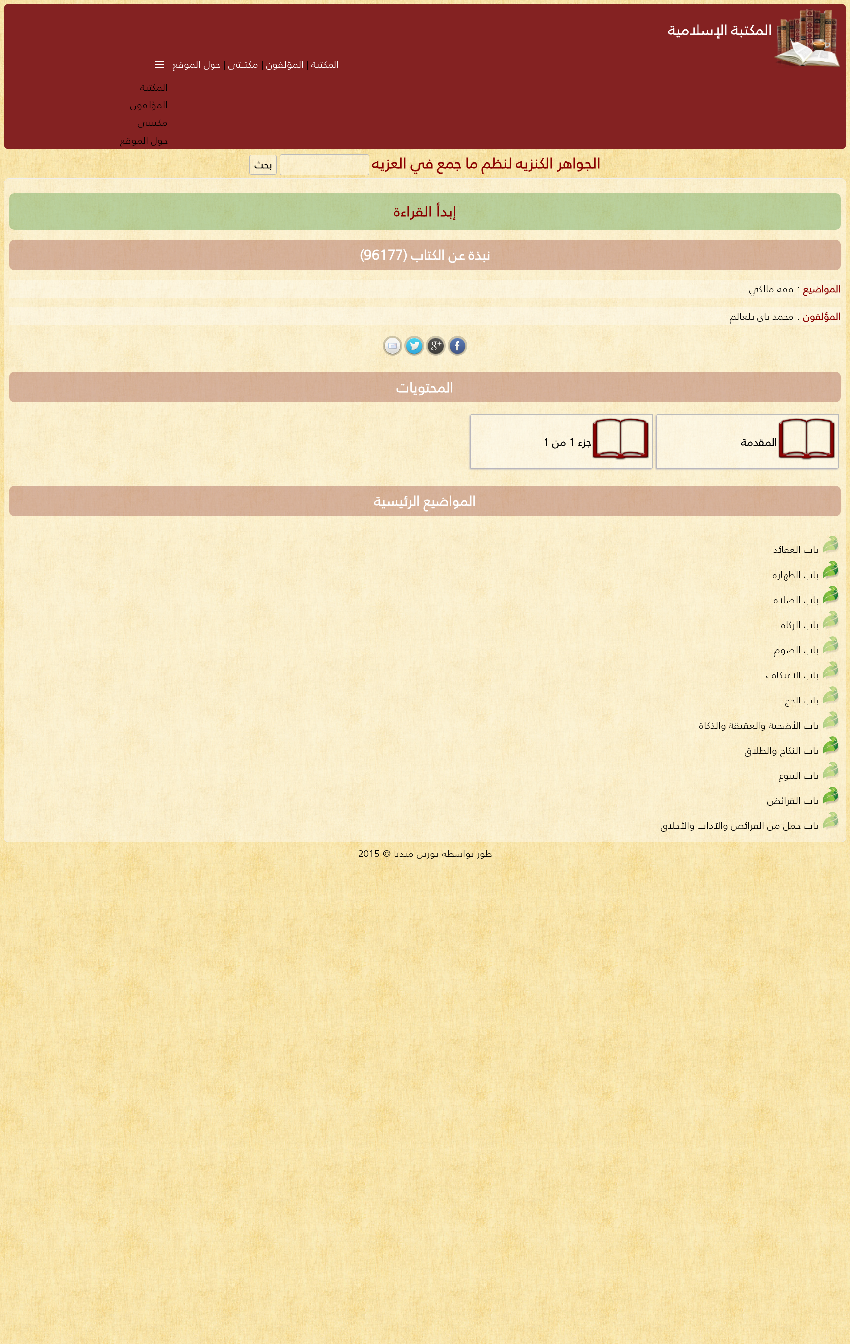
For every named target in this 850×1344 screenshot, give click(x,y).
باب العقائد (795, 549)
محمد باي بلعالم (762, 316)
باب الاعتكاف (792, 674)
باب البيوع (798, 775)
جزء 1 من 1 (567, 441)
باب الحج (801, 699)
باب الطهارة (795, 574)
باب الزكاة (799, 624)
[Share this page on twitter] (414, 346)
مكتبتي (243, 64)
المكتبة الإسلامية (720, 30)
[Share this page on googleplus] (436, 346)
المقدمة (759, 441)
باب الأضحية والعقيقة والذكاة (758, 725)
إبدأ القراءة (425, 211)
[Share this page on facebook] (457, 346)
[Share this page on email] (392, 346)
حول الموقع (196, 64)
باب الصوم (796, 649)
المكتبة (325, 64)
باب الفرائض (792, 800)
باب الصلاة (796, 599)
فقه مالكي (771, 288)
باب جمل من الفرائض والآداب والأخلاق (739, 825)
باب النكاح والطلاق (781, 750)
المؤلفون (285, 64)
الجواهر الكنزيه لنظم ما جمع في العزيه (486, 163)
